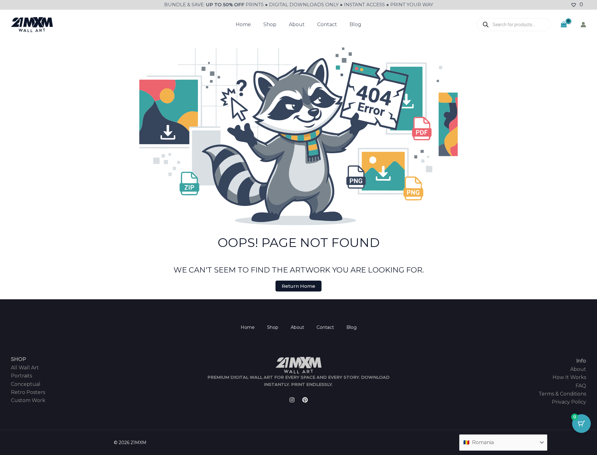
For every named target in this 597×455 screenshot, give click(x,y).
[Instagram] (292, 400)
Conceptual (25, 384)
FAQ (581, 386)
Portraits (21, 376)
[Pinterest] (305, 400)
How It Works (569, 377)
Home (243, 24)
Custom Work (28, 400)
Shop (269, 24)
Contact (327, 24)
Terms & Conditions (562, 394)
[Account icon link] (583, 24)
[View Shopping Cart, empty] (563, 24)
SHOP (18, 359)
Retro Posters (28, 392)
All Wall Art (25, 368)
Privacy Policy (569, 402)
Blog (355, 24)
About (297, 24)
